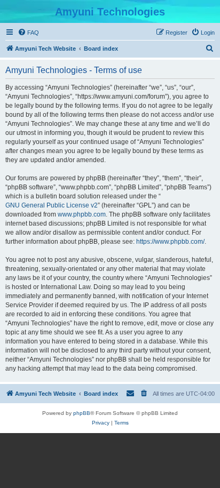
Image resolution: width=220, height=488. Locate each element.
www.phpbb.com (82, 214)
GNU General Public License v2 (51, 205)
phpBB (81, 413)
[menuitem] (28, 32)
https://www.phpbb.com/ (170, 241)
